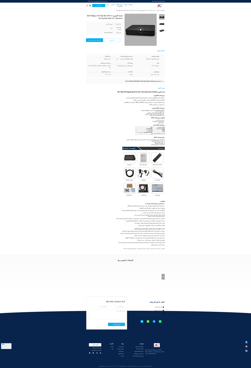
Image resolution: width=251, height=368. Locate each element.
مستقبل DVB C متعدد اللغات (143, 248)
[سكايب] (156, 322)
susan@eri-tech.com (158, 310)
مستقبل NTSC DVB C (156, 248)
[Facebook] (246, 342)
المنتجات (112, 4)
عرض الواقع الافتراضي (119, 5)
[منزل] (159, 5)
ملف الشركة (121, 346)
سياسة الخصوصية (148, 366)
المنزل (161, 10)
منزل (108, 4)
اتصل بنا (130, 4)
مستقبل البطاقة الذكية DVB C (130, 248)
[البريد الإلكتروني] (143, 322)
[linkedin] (246, 350)
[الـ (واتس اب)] (162, 322)
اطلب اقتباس (99, 5)
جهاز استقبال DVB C (151, 10)
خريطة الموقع (121, 353)
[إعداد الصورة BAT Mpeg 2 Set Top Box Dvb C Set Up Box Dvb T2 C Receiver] (141, 30)
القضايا (112, 346)
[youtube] (246, 346)
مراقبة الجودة (121, 351)
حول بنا (125, 4)
